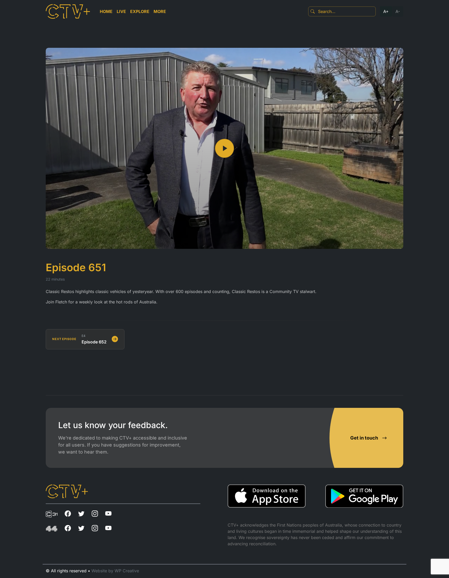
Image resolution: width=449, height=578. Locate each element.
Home (106, 11)
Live (121, 11)
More (160, 11)
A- (397, 11)
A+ (386, 11)
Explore (139, 11)
